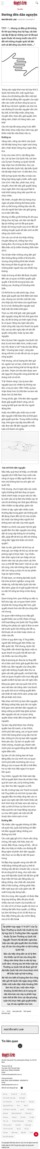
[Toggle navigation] (3, 3)
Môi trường (31, 1109)
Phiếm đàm (28, 1113)
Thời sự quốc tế (7, 1125)
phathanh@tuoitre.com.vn (10, 1085)
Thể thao (29, 1121)
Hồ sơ (18, 1105)
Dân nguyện (27, 1011)
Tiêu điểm (20, 9)
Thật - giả (5, 1121)
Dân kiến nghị (6, 1013)
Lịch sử (22, 1109)
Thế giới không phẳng (18, 1121)
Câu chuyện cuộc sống (9, 1098)
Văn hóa (26, 1128)
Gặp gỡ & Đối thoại (8, 1105)
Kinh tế (26, 1105)
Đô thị (31, 1132)
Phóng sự (5, 1117)
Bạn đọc (5, 1094)
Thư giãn (31, 1117)
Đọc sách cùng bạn (8, 1136)
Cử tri (8, 1011)
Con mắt (23, 1094)
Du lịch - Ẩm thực (20, 1101)
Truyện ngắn (27, 1125)
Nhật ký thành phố (16, 1113)
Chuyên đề (14, 1094)
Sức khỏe (23, 1117)
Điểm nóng (14, 1132)
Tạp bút (19, 1128)
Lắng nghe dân (17, 1011)
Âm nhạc (5, 1132)
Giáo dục (31, 1101)
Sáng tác (14, 1117)
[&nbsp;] (20, 81)
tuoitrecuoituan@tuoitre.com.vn (12, 1074)
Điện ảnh (23, 1132)
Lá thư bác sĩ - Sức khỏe (9, 1109)
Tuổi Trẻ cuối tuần (8, 1128)
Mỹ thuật (5, 1113)
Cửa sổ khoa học (7, 1101)
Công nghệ (22, 1098)
